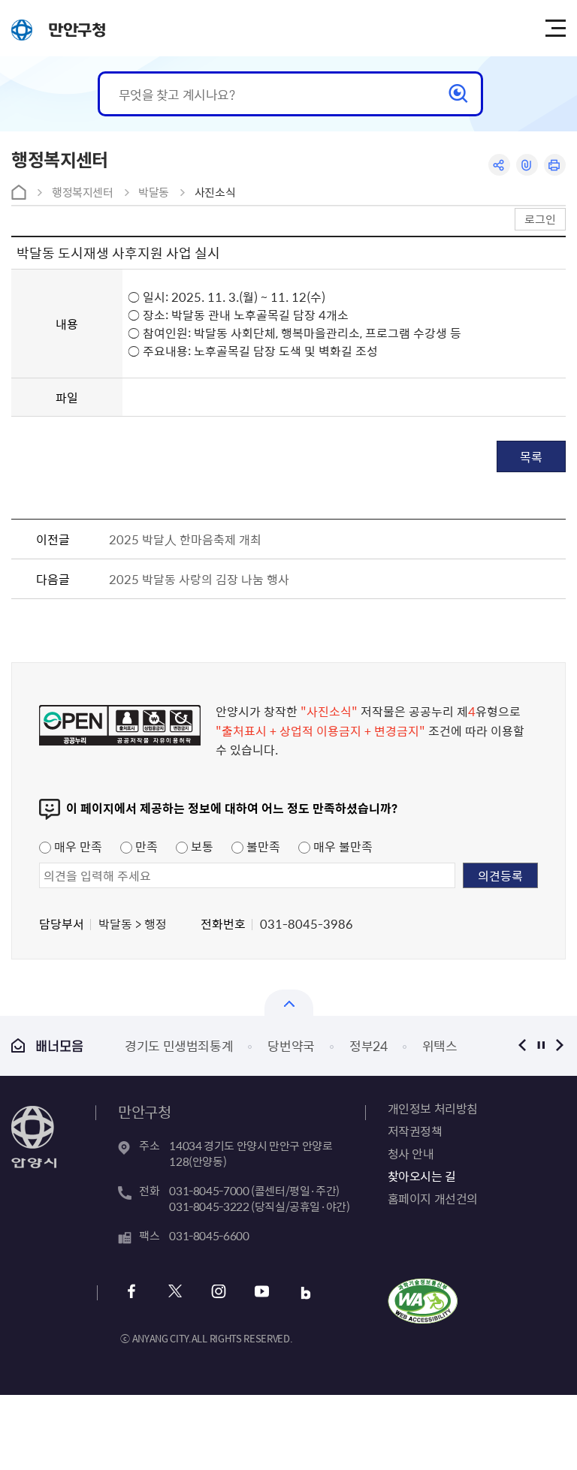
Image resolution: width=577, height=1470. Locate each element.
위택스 (440, 1045)
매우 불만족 (341, 846)
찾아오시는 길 (422, 1176)
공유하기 (499, 165)
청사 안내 (411, 1153)
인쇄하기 (555, 165)
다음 (560, 1045)
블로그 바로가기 (305, 1293)
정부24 (368, 1045)
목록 (531, 456)
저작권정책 (415, 1131)
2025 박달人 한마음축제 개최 (185, 539)
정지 (541, 1045)
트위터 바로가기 (174, 1293)
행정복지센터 (82, 192)
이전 (522, 1045)
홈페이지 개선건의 (433, 1198)
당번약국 (291, 1045)
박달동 (153, 192)
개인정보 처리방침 (433, 1108)
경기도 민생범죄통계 (179, 1045)
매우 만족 (76, 846)
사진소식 (215, 192)
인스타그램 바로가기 (218, 1293)
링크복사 (527, 165)
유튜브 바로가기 (261, 1293)
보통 (200, 846)
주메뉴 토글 (555, 29)
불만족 (261, 846)
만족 (145, 846)
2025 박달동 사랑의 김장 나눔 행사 (199, 579)
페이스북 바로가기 (131, 1293)
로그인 (540, 218)
